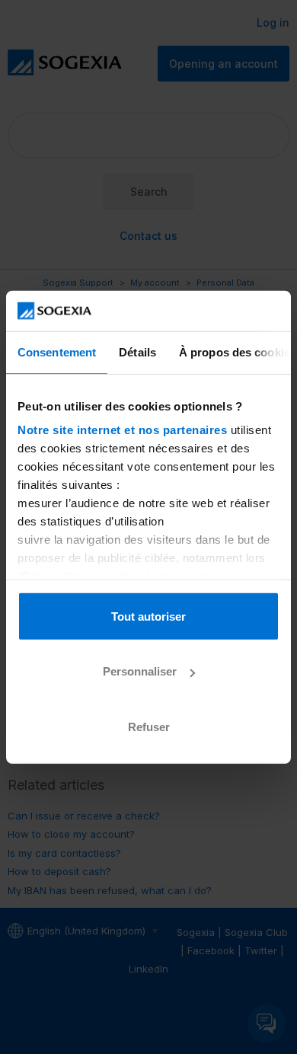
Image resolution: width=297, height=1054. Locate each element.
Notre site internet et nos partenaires (122, 429)
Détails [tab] (137, 351)
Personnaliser (140, 671)
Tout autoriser (148, 615)
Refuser (149, 726)
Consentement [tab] (57, 351)
